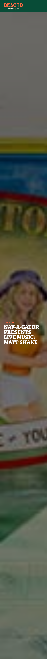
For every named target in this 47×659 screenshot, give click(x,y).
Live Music (9, 322)
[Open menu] (41, 6)
